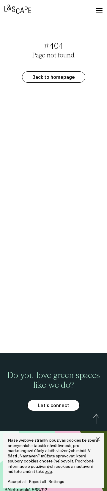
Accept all (17, 482)
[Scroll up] (96, 419)
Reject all (37, 482)
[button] (98, 439)
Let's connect (53, 406)
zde (48, 472)
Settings (56, 482)
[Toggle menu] (99, 10)
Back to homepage (53, 77)
